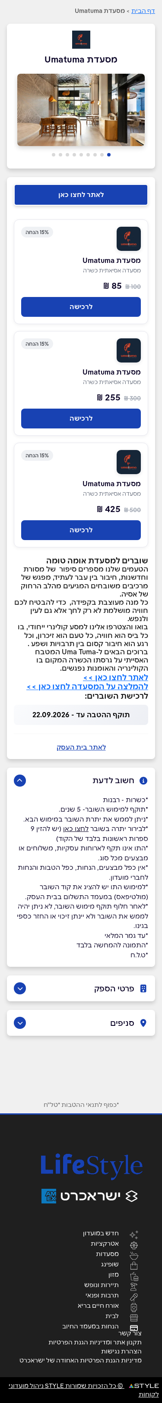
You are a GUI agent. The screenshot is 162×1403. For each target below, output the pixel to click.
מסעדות (107, 1253)
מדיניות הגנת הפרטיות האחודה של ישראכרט (80, 1360)
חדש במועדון (101, 1232)
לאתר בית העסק (81, 747)
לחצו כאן (76, 829)
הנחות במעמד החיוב (90, 1325)
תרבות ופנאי (102, 1294)
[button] (109, 154)
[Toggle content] (20, 781)
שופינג (110, 1263)
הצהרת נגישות (121, 1351)
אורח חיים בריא (98, 1305)
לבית (112, 1315)
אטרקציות (105, 1243)
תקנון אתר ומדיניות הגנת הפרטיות (95, 1342)
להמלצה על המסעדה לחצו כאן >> (87, 686)
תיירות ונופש (101, 1284)
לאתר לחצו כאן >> (115, 677)
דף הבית (143, 11)
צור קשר (130, 1333)
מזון (113, 1274)
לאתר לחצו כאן (81, 195)
